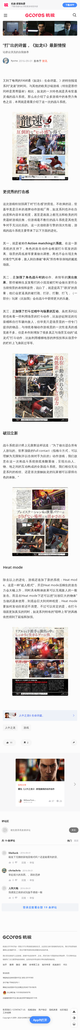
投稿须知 (32, 1009)
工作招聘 (7, 1012)
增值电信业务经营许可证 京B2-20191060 (18, 977)
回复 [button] (24, 862)
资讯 (44, 61)
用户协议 (43, 1009)
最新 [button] (76, 840)
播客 (25, 964)
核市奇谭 (46, 964)
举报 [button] (32, 862)
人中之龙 (10, 727)
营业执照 (6, 973)
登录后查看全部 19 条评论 (40, 907)
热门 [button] (69, 840)
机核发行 (57, 964)
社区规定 (64, 1009)
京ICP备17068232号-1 (11, 982)
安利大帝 (22, 785)
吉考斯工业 (34, 964)
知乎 (5, 964)
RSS (65, 964)
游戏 (26, 727)
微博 (11, 964)
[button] (9, 742)
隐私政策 (53, 1009)
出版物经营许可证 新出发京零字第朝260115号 (20, 998)
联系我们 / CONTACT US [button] (14, 1009)
